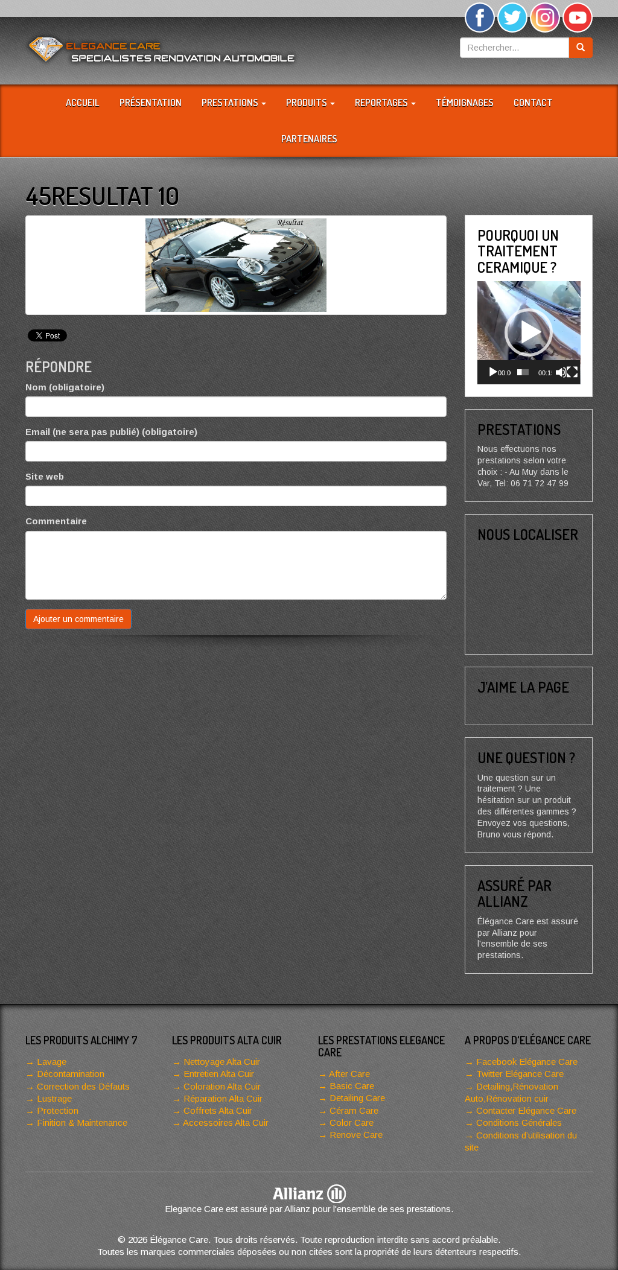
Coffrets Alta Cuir (217, 1110)
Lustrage (54, 1098)
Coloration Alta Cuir (222, 1086)
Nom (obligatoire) (64, 387)
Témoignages (465, 103)
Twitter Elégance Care (520, 1073)
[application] (529, 332)
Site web (44, 476)
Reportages (382, 103)
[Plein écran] (572, 372)
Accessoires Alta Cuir (226, 1122)
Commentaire (56, 521)
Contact (533, 103)
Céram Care (354, 1110)
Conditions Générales (519, 1122)
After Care (349, 1073)
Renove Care (356, 1134)
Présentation (150, 103)
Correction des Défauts (83, 1086)
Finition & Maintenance (82, 1122)
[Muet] (561, 372)
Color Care (352, 1122)
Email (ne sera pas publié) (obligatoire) (111, 432)
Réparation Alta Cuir (223, 1098)
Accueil (83, 103)
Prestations (231, 103)
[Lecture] (493, 372)
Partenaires (309, 139)
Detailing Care (357, 1098)
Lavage (51, 1061)
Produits (307, 103)
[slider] (523, 372)
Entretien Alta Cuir (218, 1073)
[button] (529, 332)
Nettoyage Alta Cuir (221, 1061)
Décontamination (70, 1073)
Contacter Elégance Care (526, 1110)
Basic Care (352, 1086)
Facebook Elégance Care (527, 1061)
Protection (57, 1110)
